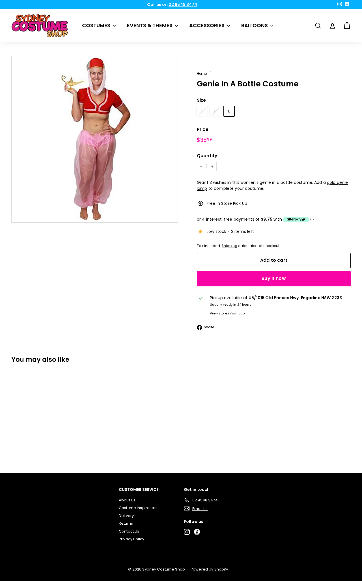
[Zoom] (95, 139)
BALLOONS (255, 25)
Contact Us (129, 531)
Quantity (207, 156)
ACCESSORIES (207, 25)
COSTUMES (96, 25)
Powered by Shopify (209, 569)
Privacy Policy (131, 539)
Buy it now (274, 278)
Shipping (229, 246)
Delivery (126, 515)
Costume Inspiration (138, 507)
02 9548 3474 (183, 4)
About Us (127, 500)
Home (202, 73)
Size (201, 100)
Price (202, 129)
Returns (126, 523)
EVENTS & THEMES (150, 25)
